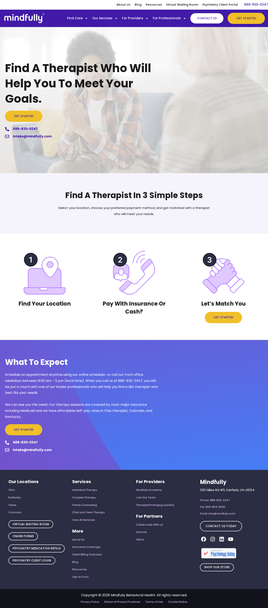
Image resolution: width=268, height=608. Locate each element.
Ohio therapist (116, 410)
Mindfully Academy (149, 490)
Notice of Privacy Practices (122, 602)
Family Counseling (84, 505)
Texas (12, 505)
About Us (123, 5)
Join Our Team (146, 497)
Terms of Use (154, 602)
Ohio (11, 490)
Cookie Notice (177, 602)
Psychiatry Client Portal (220, 5)
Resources (154, 5)
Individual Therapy (84, 490)
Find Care (75, 18)
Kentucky (14, 497)
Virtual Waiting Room (182, 5)
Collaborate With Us (149, 525)
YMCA (140, 540)
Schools (141, 532)
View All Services (83, 520)
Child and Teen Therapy (88, 512)
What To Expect (36, 362)
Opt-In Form (80, 577)
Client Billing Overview (87, 554)
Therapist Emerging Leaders (155, 505)
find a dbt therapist (134, 386)
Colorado (15, 512)
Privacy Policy (90, 602)
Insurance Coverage (86, 547)
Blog (138, 5)
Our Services (102, 18)
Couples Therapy (84, 497)
